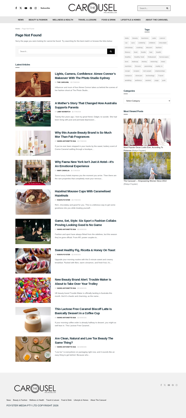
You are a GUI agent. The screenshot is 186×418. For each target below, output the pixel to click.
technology (150, 75)
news (163, 61)
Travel (160, 75)
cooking (139, 47)
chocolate (163, 43)
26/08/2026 (82, 229)
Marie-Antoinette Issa (66, 141)
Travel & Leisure (87, 20)
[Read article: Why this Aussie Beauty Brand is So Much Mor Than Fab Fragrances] (33, 143)
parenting (148, 66)
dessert (149, 47)
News (21, 20)
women (148, 80)
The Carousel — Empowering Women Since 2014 (145, 181)
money (144, 61)
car (126, 43)
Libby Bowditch (63, 112)
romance (128, 75)
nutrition (128, 66)
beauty (135, 38)
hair (151, 52)
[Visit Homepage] (93, 8)
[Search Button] (168, 8)
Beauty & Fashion (38, 20)
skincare (138, 75)
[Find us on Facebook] (16, 8)
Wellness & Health (63, 20)
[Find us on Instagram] (36, 8)
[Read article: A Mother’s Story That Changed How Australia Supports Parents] (33, 114)
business (145, 38)
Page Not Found (28, 29)
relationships (160, 71)
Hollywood (152, 57)
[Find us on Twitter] (20, 8)
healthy (128, 57)
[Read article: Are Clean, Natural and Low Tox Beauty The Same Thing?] (33, 349)
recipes (136, 71)
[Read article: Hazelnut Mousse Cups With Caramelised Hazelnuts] (33, 202)
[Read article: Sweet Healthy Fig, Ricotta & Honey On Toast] (33, 260)
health (158, 52)
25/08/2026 (82, 347)
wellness (138, 80)
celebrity (141, 43)
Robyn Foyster (63, 200)
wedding (128, 80)
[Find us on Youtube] (26, 8)
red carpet (147, 71)
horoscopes (164, 57)
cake (154, 38)
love (126, 61)
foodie (143, 52)
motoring (154, 61)
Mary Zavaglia (63, 170)
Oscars (138, 66)
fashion (159, 47)
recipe (127, 71)
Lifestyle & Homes (131, 20)
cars (133, 43)
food (135, 52)
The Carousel (63, 82)
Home (17, 29)
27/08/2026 (76, 82)
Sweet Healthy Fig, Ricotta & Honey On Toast (85, 250)
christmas (129, 47)
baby (127, 38)
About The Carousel (157, 20)
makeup (135, 61)
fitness (127, 52)
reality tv (159, 66)
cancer (162, 38)
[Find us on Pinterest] (31, 8)
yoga (156, 80)
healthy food (139, 57)
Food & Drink (109, 20)
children (152, 43)
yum (163, 80)
